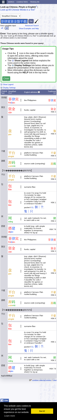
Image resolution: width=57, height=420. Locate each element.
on (7, 28)
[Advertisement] (35, 391)
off (2, 28)
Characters (22, 2)
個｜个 (39, 207)
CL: (32, 207)
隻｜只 (28, 211)
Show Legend (8, 84)
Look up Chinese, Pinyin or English (18, 7)
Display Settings (9, 88)
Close (6, 78)
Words (11, 2)
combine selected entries (41, 380)
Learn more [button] (9, 416)
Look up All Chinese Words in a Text (17, 10)
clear (55, 380)
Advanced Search (32, 26)
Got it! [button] (42, 411)
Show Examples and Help (29, 29)
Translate (34, 2)
